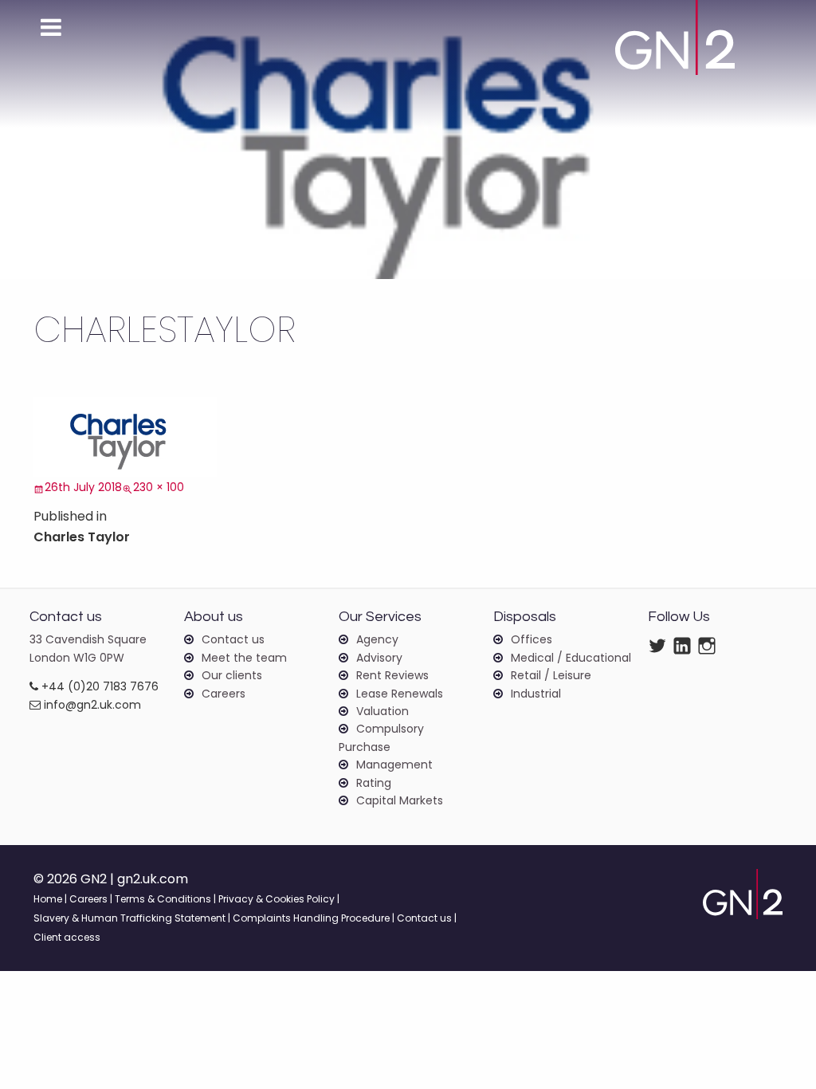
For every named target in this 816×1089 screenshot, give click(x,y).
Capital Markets (399, 800)
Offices (531, 639)
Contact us (233, 639)
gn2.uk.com (152, 879)
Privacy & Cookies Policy (276, 899)
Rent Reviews (392, 675)
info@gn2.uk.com (91, 705)
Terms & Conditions (163, 899)
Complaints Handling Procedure (311, 918)
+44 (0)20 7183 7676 (98, 686)
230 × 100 (158, 487)
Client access (66, 937)
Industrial (536, 694)
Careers (223, 694)
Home (47, 899)
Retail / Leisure (551, 675)
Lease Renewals (399, 694)
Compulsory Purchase (381, 737)
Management (394, 765)
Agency (377, 639)
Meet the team (244, 658)
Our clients (232, 675)
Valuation (382, 711)
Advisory (379, 658)
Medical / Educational (571, 658)
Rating (373, 783)
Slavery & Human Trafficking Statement (129, 918)
